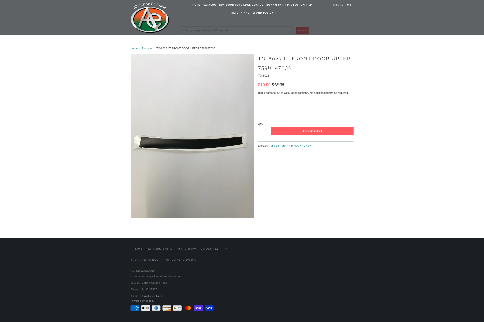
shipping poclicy (181, 260)
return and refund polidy (172, 249)
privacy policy (214, 249)
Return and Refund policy (252, 13)
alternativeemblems (151, 295)
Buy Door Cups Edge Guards (241, 5)
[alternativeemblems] (149, 17)
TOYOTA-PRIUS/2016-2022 (295, 146)
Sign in (338, 5)
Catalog (209, 5)
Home (196, 5)
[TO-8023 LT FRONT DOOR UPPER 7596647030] (192, 136)
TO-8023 (274, 146)
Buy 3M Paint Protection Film (289, 5)
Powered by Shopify (142, 300)
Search (137, 249)
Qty (260, 124)
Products (147, 48)
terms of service (146, 260)
